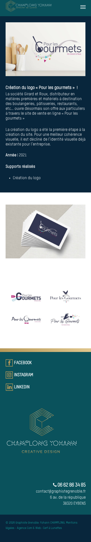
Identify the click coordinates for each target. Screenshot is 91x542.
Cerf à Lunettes (52, 528)
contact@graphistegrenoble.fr (61, 492)
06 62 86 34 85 (71, 485)
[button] (83, 6)
